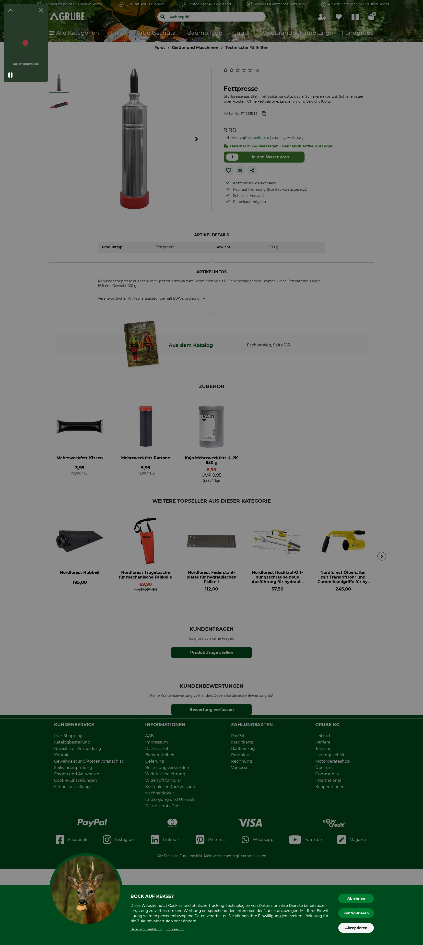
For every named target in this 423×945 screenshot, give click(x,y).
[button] (10, 75)
